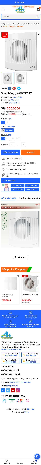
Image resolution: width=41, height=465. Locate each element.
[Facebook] (3, 390)
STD (3, 139)
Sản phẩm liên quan (14, 269)
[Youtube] (13, 390)
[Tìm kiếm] (37, 16)
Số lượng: (4, 144)
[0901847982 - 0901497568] (20, 7)
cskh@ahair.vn (12, 386)
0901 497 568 (32, 185)
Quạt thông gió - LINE (30, 294)
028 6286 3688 (17, 185)
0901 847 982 (32, 189)
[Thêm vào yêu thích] (38, 34)
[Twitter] (8, 390)
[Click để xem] (20, 51)
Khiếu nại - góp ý (32, 354)
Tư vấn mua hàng (11, 354)
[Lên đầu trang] (38, 450)
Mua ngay (30, 152)
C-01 (18, 139)
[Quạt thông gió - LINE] (31, 283)
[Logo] (20, 9)
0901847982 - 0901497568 (20, 382)
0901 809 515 (17, 189)
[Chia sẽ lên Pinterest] (14, 88)
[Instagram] (18, 390)
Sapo (26, 412)
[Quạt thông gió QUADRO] (10, 283)
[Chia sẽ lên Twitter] (19, 88)
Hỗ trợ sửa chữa (31, 361)
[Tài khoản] (19, 2)
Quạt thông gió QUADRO (7, 296)
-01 (8, 139)
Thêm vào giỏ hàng (10, 152)
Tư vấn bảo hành (11, 361)
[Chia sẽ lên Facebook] (9, 88)
